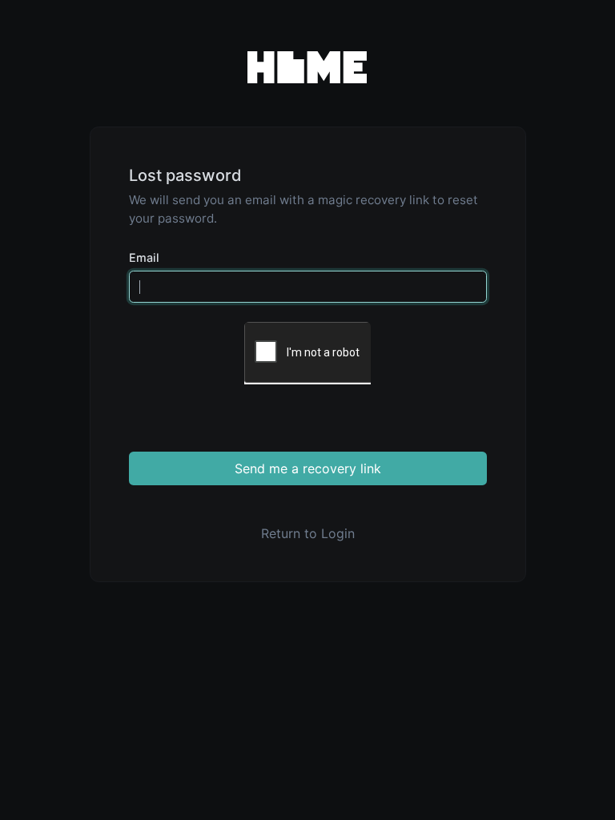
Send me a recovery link (308, 468)
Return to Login (308, 533)
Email (144, 257)
